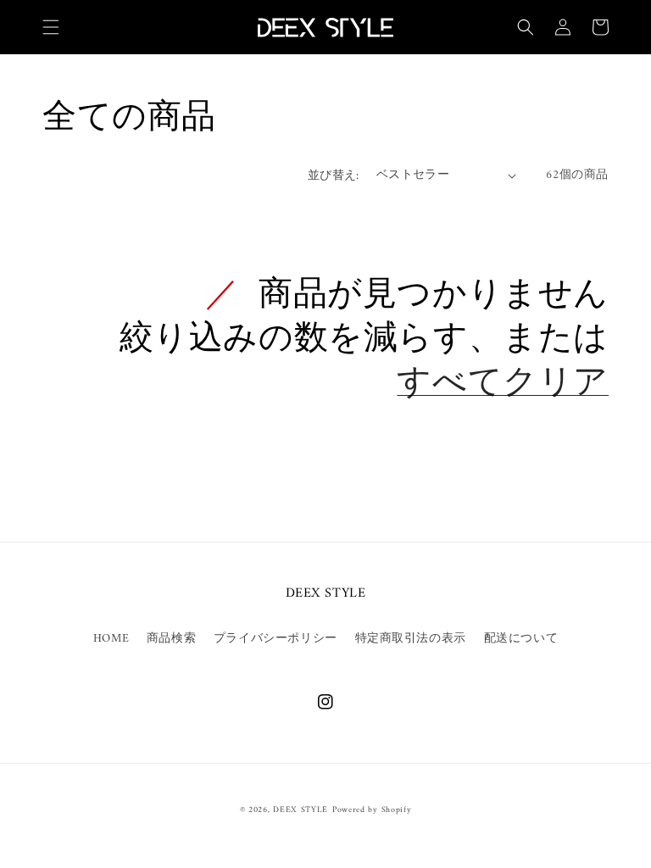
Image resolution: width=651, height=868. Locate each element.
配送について (521, 638)
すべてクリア (503, 384)
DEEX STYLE (300, 810)
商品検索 (171, 638)
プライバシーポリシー (275, 638)
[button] (51, 27)
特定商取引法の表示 (410, 638)
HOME (111, 638)
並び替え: (333, 175)
